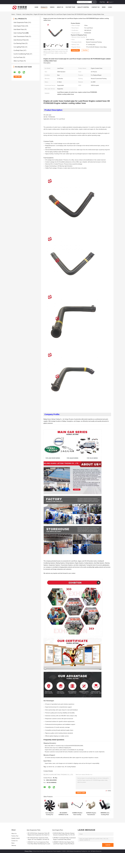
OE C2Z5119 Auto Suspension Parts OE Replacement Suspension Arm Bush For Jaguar (38, 834)
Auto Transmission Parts (21, 36)
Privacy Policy (28, 851)
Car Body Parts (18, 50)
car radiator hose (59, 766)
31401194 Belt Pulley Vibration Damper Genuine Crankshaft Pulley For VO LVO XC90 (64, 834)
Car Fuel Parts (18, 57)
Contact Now (75, 50)
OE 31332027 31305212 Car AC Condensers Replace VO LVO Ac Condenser (63, 813)
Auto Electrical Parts (20, 40)
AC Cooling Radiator (70, 766)
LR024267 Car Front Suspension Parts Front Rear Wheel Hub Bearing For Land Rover (39, 843)
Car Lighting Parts (19, 47)
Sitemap (13, 845)
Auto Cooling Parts (28, 14)
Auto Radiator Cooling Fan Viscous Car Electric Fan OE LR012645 (49, 813)
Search (94, 2)
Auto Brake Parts (19, 29)
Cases (110, 7)
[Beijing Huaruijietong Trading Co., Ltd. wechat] (25, 72)
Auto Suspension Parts (20, 22)
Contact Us (95, 7)
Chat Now (102, 2)
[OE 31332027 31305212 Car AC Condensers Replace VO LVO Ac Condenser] (63, 805)
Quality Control (83, 7)
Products (44, 7)
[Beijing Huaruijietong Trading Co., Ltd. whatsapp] (20, 72)
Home (36, 7)
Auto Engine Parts (19, 26)
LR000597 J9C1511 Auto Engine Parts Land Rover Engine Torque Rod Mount (63, 842)
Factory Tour (70, 7)
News (103, 7)
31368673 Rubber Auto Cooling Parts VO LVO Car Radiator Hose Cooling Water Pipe (77, 813)
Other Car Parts (18, 61)
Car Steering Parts (19, 43)
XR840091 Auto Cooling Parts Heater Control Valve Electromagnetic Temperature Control (105, 813)
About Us (60, 7)
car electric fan (50, 766)
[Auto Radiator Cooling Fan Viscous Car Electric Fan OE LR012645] (50, 805)
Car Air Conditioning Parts (21, 54)
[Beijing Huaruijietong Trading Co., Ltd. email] (16, 72)
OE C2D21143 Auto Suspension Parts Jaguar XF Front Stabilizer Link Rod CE (38, 838)
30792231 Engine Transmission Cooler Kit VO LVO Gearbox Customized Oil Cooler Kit (91, 813)
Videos (52, 7)
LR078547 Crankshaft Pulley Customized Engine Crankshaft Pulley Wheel (64, 838)
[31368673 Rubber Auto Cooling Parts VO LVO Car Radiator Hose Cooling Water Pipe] (77, 805)
